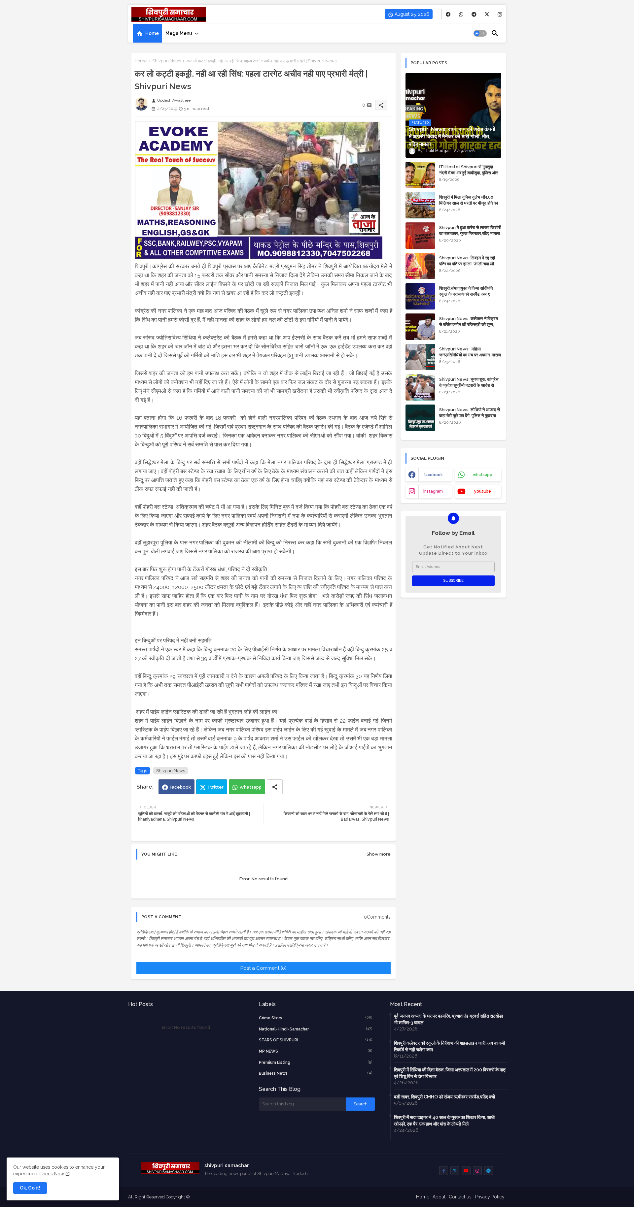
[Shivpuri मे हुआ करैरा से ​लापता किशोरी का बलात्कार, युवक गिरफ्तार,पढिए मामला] (420, 235)
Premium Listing (315, 1062)
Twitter (215, 787)
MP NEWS (315, 1051)
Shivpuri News (166, 60)
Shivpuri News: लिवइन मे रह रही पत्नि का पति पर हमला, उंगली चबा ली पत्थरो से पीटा (467, 263)
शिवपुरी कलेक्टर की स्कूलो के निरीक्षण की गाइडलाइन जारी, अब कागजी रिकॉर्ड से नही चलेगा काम (449, 1046)
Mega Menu (178, 33)
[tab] (147, 33)
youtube (482, 491)
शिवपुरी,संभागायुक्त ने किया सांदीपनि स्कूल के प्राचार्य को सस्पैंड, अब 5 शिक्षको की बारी (466, 294)
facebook (433, 475)
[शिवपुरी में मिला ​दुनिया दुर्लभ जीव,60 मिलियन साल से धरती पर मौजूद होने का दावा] (420, 205)
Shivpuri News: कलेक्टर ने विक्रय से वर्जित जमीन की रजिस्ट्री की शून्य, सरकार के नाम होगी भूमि (468, 324)
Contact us (460, 1196)
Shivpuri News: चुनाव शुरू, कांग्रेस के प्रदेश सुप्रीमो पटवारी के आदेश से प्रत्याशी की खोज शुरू (469, 385)
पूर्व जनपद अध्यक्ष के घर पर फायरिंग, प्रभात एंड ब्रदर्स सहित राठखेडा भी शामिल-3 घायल (448, 1019)
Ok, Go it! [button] (30, 1188)
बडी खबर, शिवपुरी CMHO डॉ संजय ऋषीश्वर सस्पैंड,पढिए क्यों (444, 1096)
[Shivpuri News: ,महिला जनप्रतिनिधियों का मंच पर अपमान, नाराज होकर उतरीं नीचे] (420, 357)
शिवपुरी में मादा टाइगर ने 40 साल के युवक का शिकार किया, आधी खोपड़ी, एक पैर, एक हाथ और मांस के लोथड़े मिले (444, 1120)
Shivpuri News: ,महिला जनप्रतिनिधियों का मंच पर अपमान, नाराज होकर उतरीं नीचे (470, 354)
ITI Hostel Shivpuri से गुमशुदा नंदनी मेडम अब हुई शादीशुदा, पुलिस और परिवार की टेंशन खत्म (468, 172)
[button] (480, 33)
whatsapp (482, 475)
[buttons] (448, 14)
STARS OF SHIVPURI (315, 1039)
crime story (315, 1017)
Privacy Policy (490, 1196)
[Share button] (275, 786)
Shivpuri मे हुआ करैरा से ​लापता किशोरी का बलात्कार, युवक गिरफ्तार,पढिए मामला (470, 230)
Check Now (51, 1173)
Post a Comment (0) (263, 968)
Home (152, 33)
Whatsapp (250, 787)
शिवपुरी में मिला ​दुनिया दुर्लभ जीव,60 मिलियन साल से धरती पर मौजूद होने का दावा (468, 203)
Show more (379, 854)
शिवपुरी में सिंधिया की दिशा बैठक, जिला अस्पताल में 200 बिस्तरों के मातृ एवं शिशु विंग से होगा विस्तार (450, 1073)
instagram (433, 491)
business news (315, 1073)
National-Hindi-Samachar (315, 1029)
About (439, 1196)
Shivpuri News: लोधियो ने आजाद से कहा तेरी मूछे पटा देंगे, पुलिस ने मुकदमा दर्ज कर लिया (469, 415)
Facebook (180, 787)
